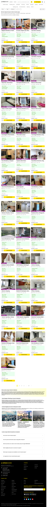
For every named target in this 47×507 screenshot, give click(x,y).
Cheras (27, 4)
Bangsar (31, 4)
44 (28, 385)
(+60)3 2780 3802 (5, 473)
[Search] (31, 2)
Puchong (23, 4)
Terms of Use (8, 505)
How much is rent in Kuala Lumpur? (9, 435)
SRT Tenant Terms (19, 505)
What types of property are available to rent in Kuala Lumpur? (14, 452)
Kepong (28, 6)
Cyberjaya (18, 4)
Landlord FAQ (26, 466)
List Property (38, 1)
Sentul (32, 6)
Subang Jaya (15, 6)
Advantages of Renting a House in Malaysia (11, 398)
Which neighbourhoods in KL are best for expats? (12, 447)
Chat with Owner (9, 42)
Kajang (36, 4)
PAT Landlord (24, 505)
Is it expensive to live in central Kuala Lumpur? (11, 456)
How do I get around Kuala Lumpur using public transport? (14, 439)
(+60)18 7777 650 (5, 475)
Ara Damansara (22, 6)
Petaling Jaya (12, 4)
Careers (36, 467)
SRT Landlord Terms (14, 505)
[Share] (2, 42)
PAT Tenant (28, 505)
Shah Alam (41, 4)
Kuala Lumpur (5, 4)
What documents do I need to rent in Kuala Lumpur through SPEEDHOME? (16, 443)
